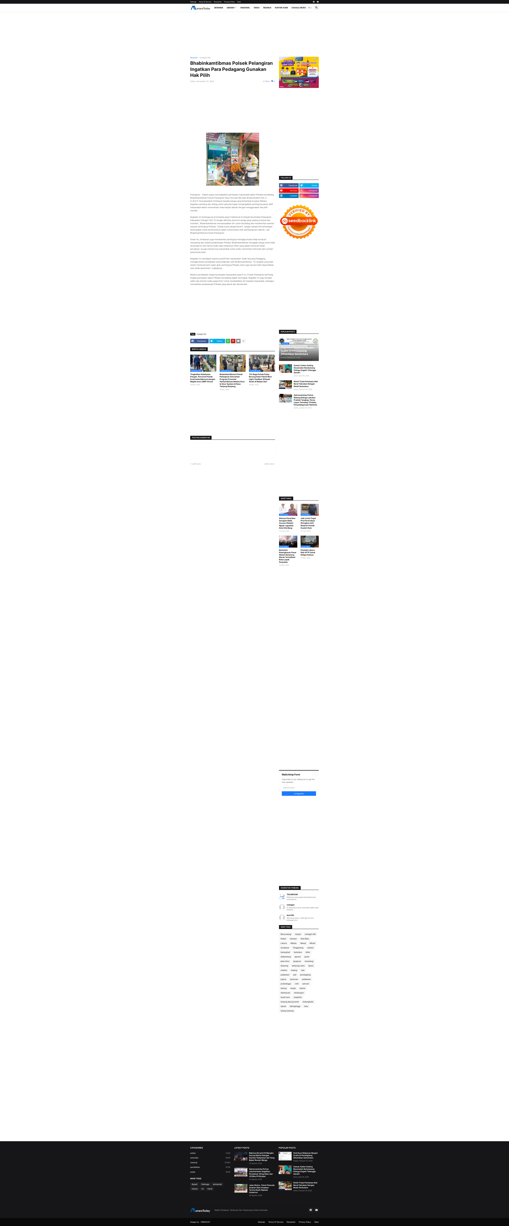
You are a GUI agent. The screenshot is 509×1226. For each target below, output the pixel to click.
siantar (302, 988)
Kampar (293, 939)
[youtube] (318, 2)
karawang (309, 961)
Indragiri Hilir (205, 58)
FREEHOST (205, 1222)
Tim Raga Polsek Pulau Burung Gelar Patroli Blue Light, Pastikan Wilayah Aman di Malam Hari (260, 378)
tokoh (209, 1189)
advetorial (217, 1184)
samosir (305, 984)
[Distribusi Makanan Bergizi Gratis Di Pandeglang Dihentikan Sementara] (285, 1156)
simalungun (299, 993)
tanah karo (285, 997)
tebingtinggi (295, 1006)
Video (257, 7)
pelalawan (306, 979)
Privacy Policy (229, 2)
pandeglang (305, 975)
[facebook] (314, 2)
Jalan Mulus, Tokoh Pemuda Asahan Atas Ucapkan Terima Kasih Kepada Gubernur (262, 1189)
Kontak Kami (281, 7)
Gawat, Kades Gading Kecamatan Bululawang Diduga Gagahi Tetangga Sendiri (305, 369)
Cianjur (298, 934)
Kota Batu (305, 939)
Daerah (230, 7)
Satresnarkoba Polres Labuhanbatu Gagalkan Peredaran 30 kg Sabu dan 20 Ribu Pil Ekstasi (261, 1172)
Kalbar (283, 939)
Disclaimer (218, 2)
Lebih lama (269, 464)
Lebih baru (196, 464)
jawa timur (285, 961)
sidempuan (285, 993)
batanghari (285, 952)
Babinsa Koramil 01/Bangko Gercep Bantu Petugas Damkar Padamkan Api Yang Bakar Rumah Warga (262, 1156)
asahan (310, 948)
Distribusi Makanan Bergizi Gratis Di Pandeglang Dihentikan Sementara (305, 1155)
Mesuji (303, 943)
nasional (210, 1162)
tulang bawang (287, 1011)
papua (283, 979)
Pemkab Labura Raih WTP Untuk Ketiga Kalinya (308, 552)
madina (284, 970)
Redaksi (267, 7)
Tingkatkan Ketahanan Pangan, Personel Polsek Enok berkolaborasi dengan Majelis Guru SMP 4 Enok (202, 378)
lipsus (310, 966)
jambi (306, 957)
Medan (294, 943)
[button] (310, 7)
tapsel (283, 1006)
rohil (297, 984)
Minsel (312, 943)
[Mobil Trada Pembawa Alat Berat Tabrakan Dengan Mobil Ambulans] (285, 384)
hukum (195, 1189)
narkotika (210, 1158)
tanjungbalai (308, 1002)
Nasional (245, 7)
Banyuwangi (286, 934)
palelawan (285, 975)
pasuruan (294, 979)
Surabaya (285, 948)
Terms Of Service (205, 2)
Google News (299, 7)
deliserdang (286, 957)
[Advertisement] (254, 34)
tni (202, 1189)
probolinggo (286, 984)
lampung (284, 966)
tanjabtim (298, 997)
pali (294, 975)
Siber (239, 2)
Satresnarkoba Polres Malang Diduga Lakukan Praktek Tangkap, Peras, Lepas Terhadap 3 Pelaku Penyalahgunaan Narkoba (305, 400)
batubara (298, 952)
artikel (210, 1153)
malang (294, 970)
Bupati (194, 1184)
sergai (293, 988)
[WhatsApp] (228, 341)
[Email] (238, 341)
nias (302, 970)
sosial (210, 1172)
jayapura (297, 961)
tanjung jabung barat (290, 1002)
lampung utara (298, 966)
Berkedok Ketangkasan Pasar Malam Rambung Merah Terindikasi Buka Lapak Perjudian (287, 556)
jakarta (298, 957)
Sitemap (193, 2)
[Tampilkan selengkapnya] (243, 341)
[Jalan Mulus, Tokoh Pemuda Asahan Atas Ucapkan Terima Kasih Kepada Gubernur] (240, 1188)
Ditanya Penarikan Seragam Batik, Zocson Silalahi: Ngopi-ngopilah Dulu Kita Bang (287, 523)
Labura (284, 943)
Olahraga (205, 1184)
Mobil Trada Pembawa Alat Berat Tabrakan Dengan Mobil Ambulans (306, 383)
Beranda (218, 7)
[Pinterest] (233, 341)
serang (284, 988)
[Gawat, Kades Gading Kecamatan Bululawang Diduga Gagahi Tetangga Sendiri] (285, 368)
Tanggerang (298, 948)
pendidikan (210, 1167)
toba (306, 1006)
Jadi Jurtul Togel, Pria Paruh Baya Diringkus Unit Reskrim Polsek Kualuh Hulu (308, 523)
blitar (308, 952)
